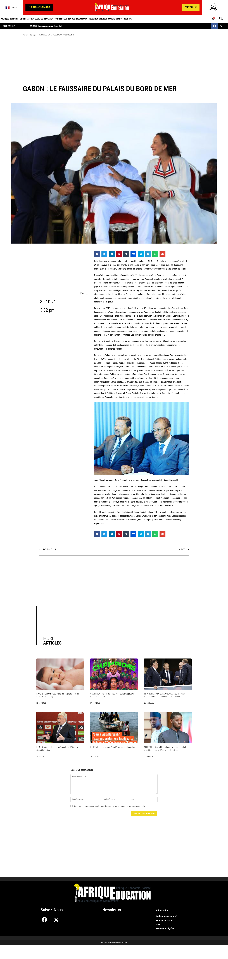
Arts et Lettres (27, 19)
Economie (14, 19)
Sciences (103, 19)
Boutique (128, 19)
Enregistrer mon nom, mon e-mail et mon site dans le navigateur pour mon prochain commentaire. (110, 806)
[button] (39, 7)
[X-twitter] (221, 26)
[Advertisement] (114, 59)
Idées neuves (81, 19)
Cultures (39, 19)
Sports (119, 19)
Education (48, 19)
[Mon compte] (213, 6)
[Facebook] (214, 26)
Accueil (25, 35)
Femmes (71, 19)
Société (111, 19)
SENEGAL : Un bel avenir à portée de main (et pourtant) (113, 747)
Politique (5, 19)
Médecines (93, 19)
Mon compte (214, 10)
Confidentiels (60, 19)
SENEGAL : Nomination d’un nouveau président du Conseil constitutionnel (84, 26)
